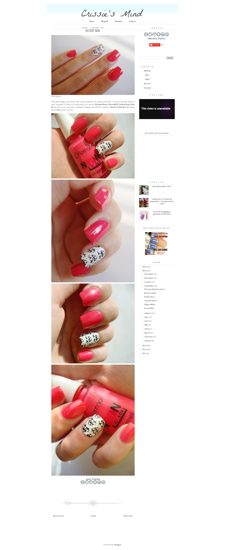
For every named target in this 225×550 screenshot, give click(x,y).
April (147, 329)
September (150, 286)
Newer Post (58, 516)
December (149, 274)
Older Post (128, 516)
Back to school (150, 293)
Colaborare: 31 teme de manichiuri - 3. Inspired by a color (162, 201)
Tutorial (147, 88)
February (149, 337)
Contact (132, 21)
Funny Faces (149, 297)
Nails (147, 79)
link (58, 110)
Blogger (117, 545)
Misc (147, 75)
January (148, 341)
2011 (144, 353)
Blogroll (104, 21)
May (146, 325)
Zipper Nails (149, 304)
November (149, 278)
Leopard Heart (150, 301)
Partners (118, 21)
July (146, 317)
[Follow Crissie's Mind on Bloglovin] (156, 39)
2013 (144, 346)
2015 (144, 267)
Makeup (147, 71)
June (147, 321)
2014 (144, 271)
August (148, 313)
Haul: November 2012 (161, 186)
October (148, 282)
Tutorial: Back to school (154, 289)
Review (147, 84)
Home (91, 21)
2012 (144, 349)
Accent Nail (149, 308)
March (147, 333)
